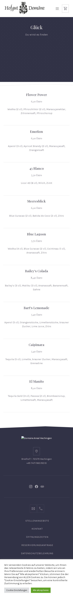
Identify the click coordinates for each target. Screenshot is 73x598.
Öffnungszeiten (37, 537)
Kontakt (37, 528)
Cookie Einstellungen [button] (16, 590)
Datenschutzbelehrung (37, 553)
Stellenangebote (37, 520)
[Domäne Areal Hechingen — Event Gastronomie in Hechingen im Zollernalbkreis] (24, 8)
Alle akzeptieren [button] (41, 590)
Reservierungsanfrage (37, 545)
